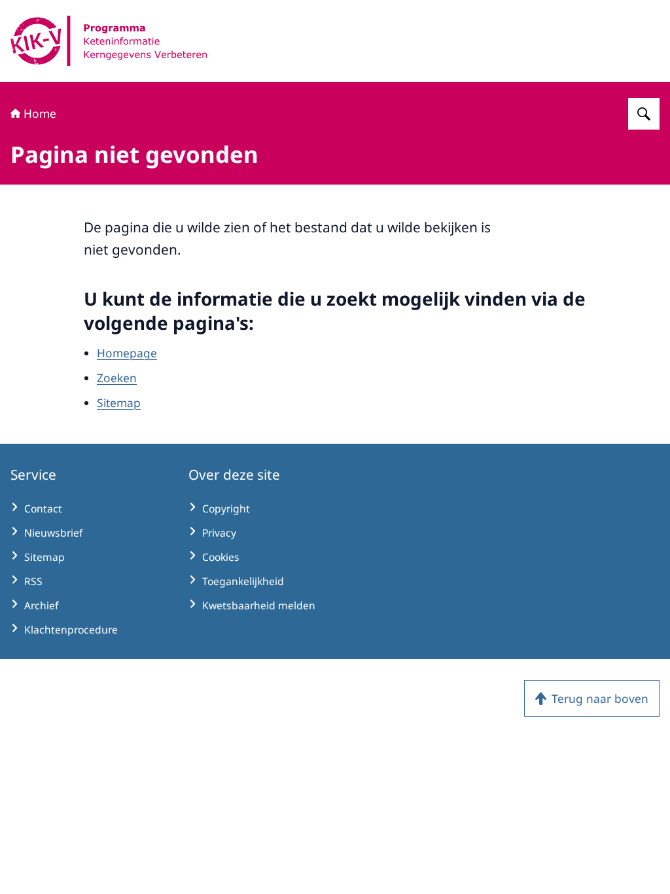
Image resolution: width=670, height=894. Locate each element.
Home (40, 113)
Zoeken (117, 377)
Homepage (127, 353)
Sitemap (119, 402)
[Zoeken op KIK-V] (644, 114)
